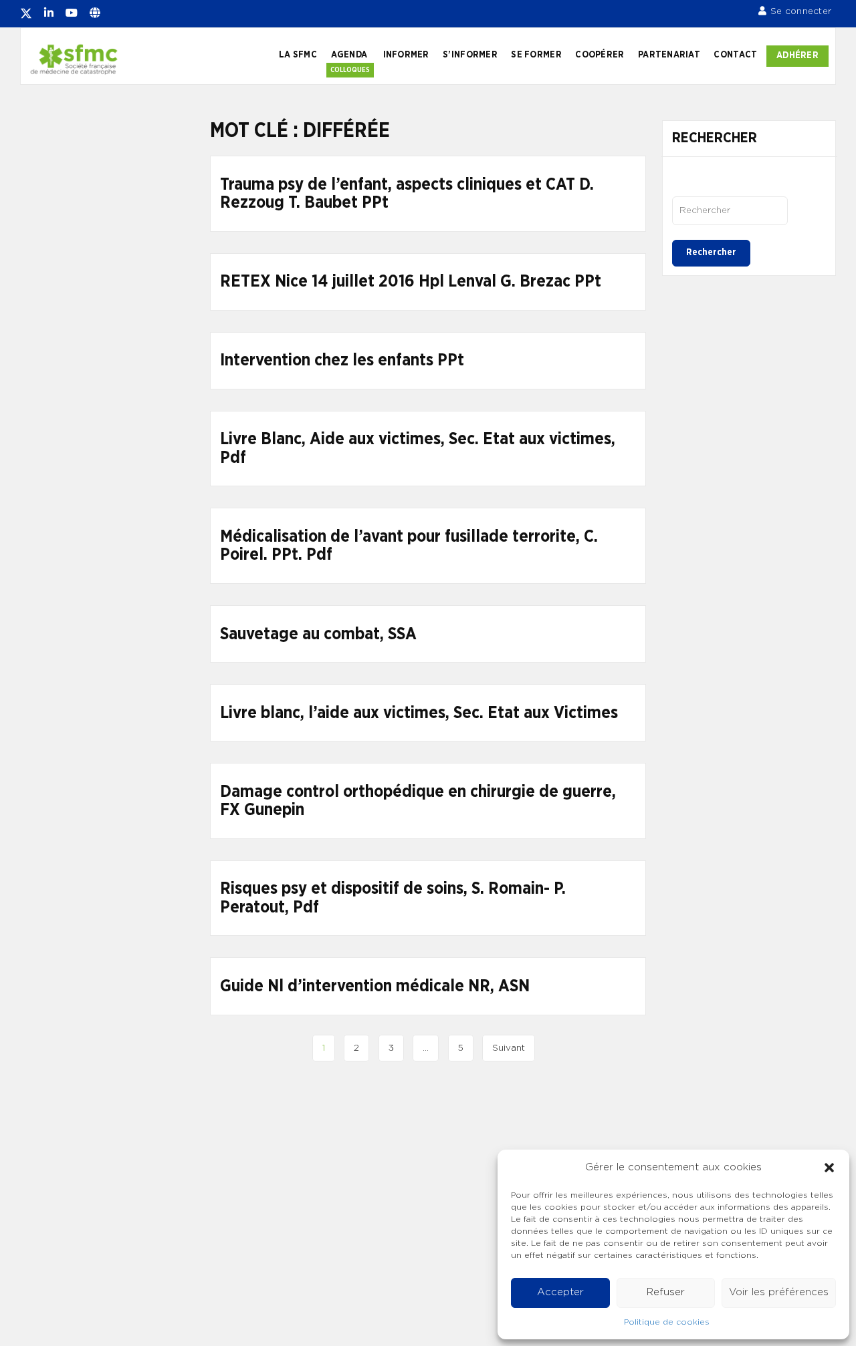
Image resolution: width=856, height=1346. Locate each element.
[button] (829, 1167)
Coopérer (599, 54)
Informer (406, 54)
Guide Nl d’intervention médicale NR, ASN (375, 986)
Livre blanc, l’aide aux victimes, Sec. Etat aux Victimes (419, 713)
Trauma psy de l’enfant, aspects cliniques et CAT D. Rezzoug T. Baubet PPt (407, 194)
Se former (536, 54)
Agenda (349, 54)
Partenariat (669, 54)
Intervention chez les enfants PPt (342, 360)
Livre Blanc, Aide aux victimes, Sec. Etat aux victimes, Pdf (417, 448)
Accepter (560, 1292)
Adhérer (797, 55)
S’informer (470, 54)
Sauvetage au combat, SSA (318, 634)
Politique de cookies (667, 1322)
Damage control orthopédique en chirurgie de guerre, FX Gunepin (418, 801)
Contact (735, 54)
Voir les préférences (779, 1292)
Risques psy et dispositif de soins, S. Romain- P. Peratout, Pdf (393, 898)
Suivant (508, 1048)
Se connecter (800, 11)
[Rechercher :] (730, 210)
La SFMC (298, 54)
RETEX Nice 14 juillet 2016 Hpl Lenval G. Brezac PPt (410, 281)
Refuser (666, 1292)
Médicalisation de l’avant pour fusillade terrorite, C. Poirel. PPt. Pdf (409, 546)
